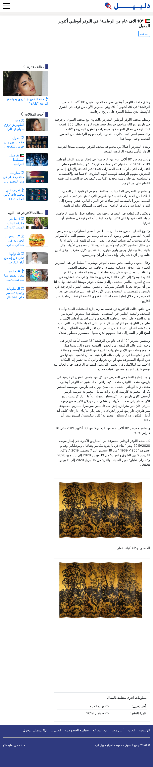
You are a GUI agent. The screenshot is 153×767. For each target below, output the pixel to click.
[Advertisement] (102, 68)
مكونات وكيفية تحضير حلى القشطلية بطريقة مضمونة (13, 292)
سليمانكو (8, 745)
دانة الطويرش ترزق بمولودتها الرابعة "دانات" (27, 101)
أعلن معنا (118, 730)
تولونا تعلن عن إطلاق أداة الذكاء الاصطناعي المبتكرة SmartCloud (14, 258)
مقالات (144, 33)
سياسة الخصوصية (77, 730)
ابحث (131, 730)
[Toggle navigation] (6, 6)
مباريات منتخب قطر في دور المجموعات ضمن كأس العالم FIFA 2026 (13, 177)
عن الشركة (100, 730)
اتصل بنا (55, 730)
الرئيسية (144, 730)
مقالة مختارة (35, 67)
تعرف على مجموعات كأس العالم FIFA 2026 (13, 194)
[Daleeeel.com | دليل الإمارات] (127, 6)
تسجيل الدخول (33, 730)
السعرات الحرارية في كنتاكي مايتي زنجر (14, 240)
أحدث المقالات (34, 114)
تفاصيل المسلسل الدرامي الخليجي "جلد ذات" (15, 159)
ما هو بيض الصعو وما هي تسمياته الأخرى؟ (14, 275)
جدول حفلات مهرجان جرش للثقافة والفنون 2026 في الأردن (14, 142)
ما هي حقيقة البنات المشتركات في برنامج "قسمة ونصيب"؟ (14, 223)
